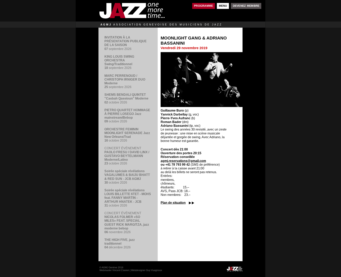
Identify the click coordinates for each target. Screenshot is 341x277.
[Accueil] (142, 11)
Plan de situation (173, 202)
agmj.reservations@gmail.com (183, 160)
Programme (203, 5)
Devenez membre (246, 5)
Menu (223, 5)
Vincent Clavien (120, 270)
